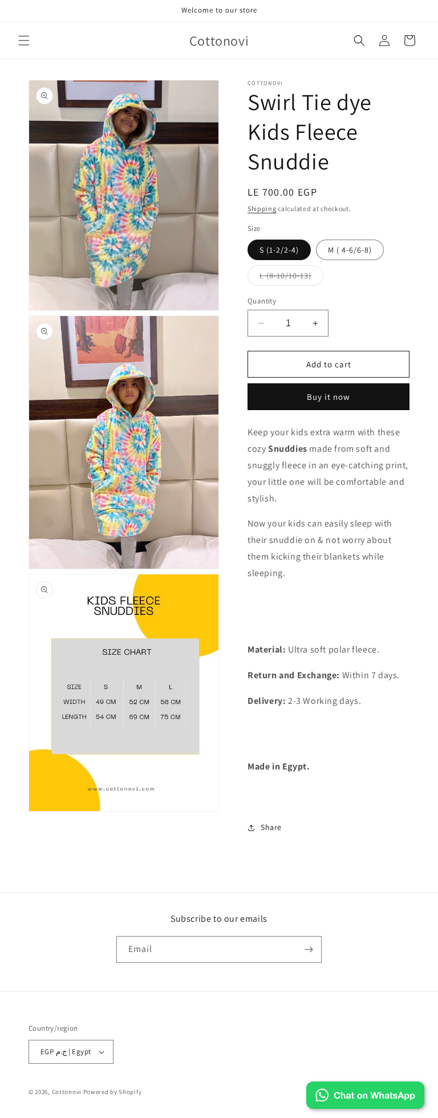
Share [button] (271, 827)
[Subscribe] (308, 949)
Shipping (262, 208)
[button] (23, 40)
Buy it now (328, 396)
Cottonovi (67, 1092)
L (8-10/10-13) (291, 278)
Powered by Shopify (112, 1092)
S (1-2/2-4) (279, 250)
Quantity (262, 301)
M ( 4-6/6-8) (350, 250)
